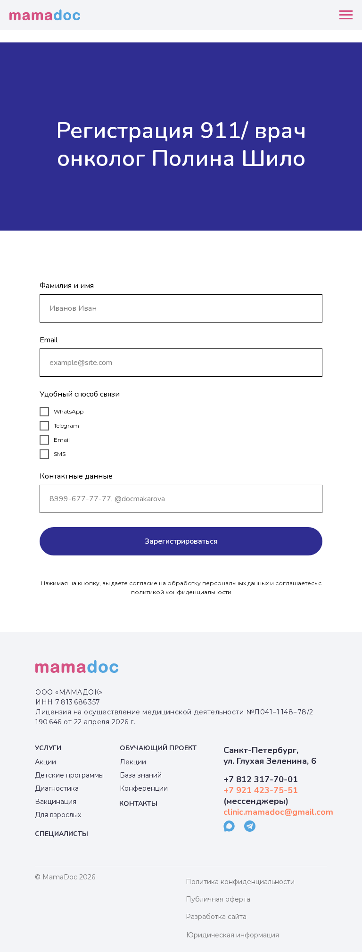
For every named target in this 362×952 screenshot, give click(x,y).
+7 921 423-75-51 (260, 790)
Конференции (144, 788)
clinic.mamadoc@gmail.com (278, 812)
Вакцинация (55, 801)
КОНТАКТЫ (138, 803)
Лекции (133, 762)
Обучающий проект (158, 748)
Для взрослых (58, 815)
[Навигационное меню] (346, 15)
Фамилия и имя (67, 286)
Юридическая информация (232, 935)
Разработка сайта (216, 916)
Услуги (48, 748)
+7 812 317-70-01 (260, 779)
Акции (45, 762)
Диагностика (57, 788)
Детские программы (69, 775)
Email (49, 340)
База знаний (141, 775)
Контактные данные (76, 476)
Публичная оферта (218, 899)
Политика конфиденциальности (240, 881)
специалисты (61, 833)
